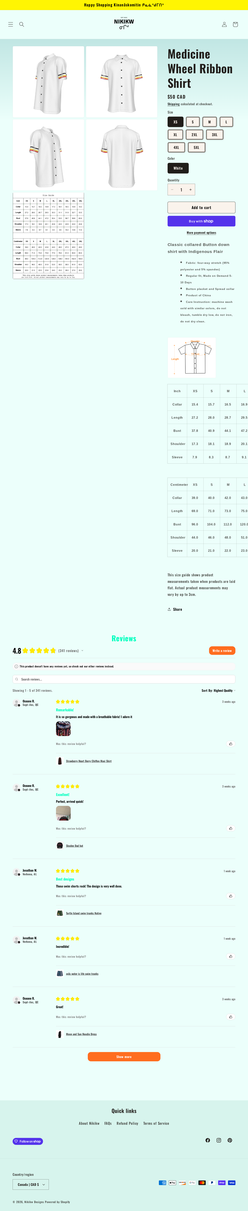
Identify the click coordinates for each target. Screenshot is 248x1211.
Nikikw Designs (34, 1202)
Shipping (174, 104)
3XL (215, 134)
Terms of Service (156, 1123)
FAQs (108, 1123)
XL (175, 134)
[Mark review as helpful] (230, 744)
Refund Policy (127, 1123)
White (178, 168)
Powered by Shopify (57, 1202)
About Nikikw (89, 1123)
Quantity (173, 180)
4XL (176, 147)
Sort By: (207, 690)
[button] (10, 24)
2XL (194, 134)
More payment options (201, 233)
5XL (197, 147)
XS (176, 121)
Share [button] (177, 609)
